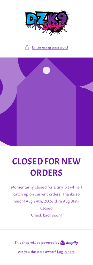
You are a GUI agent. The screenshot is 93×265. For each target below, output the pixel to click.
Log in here (66, 251)
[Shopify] (69, 242)
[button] (46, 47)
